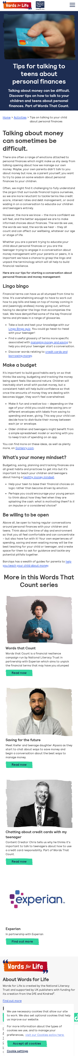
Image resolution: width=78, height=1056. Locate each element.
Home (7, 117)
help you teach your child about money (37, 563)
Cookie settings (17, 1051)
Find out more (22, 941)
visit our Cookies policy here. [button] (44, 1035)
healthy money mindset (38, 477)
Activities (20, 117)
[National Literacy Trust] (40, 5)
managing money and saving (49, 342)
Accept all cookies (27, 1043)
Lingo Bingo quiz (19, 329)
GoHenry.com (24, 448)
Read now (22, 673)
